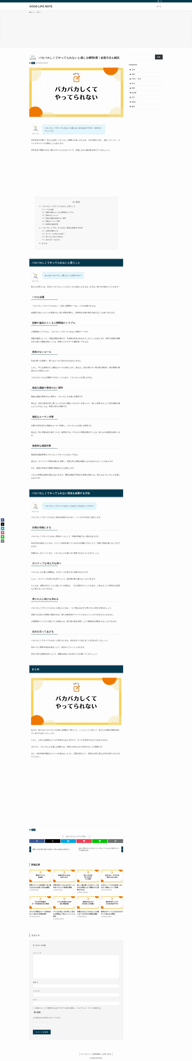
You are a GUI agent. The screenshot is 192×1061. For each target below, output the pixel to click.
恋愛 (133, 88)
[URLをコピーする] (115, 841)
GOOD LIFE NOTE (40, 6)
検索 (158, 57)
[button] (37, 841)
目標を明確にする (52, 231)
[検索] (161, 1)
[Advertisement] (96, 29)
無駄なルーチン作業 (53, 221)
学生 (133, 83)
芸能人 (134, 102)
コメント (37, 953)
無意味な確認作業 (52, 224)
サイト (35, 1000)
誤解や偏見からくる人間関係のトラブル (60, 212)
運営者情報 (96, 1054)
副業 (133, 74)
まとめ (44, 243)
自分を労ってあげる (53, 240)
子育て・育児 (136, 79)
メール (36, 991)
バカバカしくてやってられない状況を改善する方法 (62, 228)
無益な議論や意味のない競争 (56, 218)
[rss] (158, 1)
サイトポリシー (86, 1054)
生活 (33, 63)
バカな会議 (50, 209)
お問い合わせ (107, 1054)
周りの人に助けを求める (54, 237)
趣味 (133, 106)
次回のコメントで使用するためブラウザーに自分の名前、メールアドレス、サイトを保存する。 (68, 1008)
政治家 (134, 93)
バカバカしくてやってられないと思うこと (59, 206)
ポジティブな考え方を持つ (55, 234)
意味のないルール (52, 215)
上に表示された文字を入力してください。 (47, 1018)
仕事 (133, 70)
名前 (35, 982)
